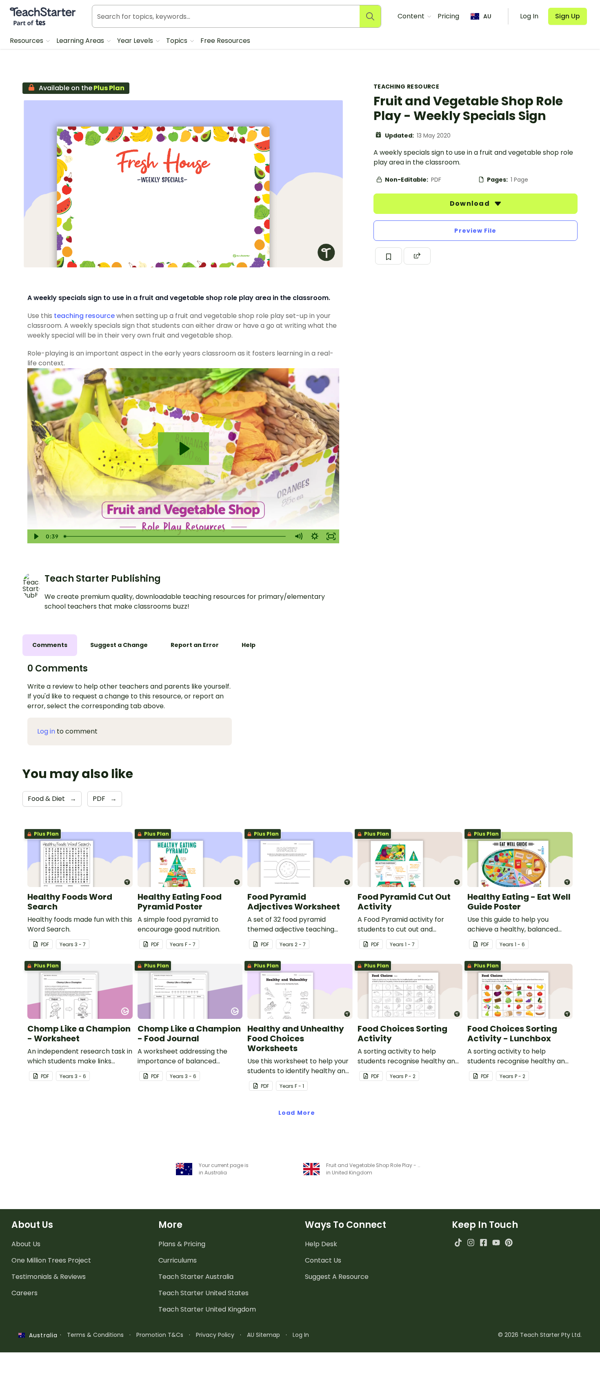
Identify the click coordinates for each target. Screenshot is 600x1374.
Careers (24, 1293)
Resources (27, 40)
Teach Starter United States (203, 1293)
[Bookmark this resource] (388, 256)
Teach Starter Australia (195, 1276)
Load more (296, 1113)
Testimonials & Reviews (48, 1276)
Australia (41, 1335)
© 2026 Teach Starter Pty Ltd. (540, 1335)
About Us (25, 1244)
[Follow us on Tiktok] (458, 1242)
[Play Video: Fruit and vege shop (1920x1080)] (183, 448)
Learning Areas (81, 40)
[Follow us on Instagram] (470, 1242)
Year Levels (136, 40)
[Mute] (298, 536)
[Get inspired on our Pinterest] (508, 1242)
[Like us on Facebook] (483, 1242)
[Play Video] (35, 536)
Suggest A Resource (337, 1276)
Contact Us (323, 1260)
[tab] (49, 645)
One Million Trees (51, 1260)
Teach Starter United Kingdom (207, 1309)
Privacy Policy (215, 1335)
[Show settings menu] (315, 536)
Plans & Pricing (181, 1244)
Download (470, 203)
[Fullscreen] (331, 536)
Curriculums (177, 1260)
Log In (301, 1335)
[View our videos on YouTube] (496, 1242)
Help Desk (321, 1244)
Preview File (475, 231)
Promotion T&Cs (159, 1335)
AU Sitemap (263, 1335)
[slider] (175, 536)
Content (412, 16)
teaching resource (84, 315)
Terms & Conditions (95, 1335)
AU (487, 16)
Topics (177, 40)
